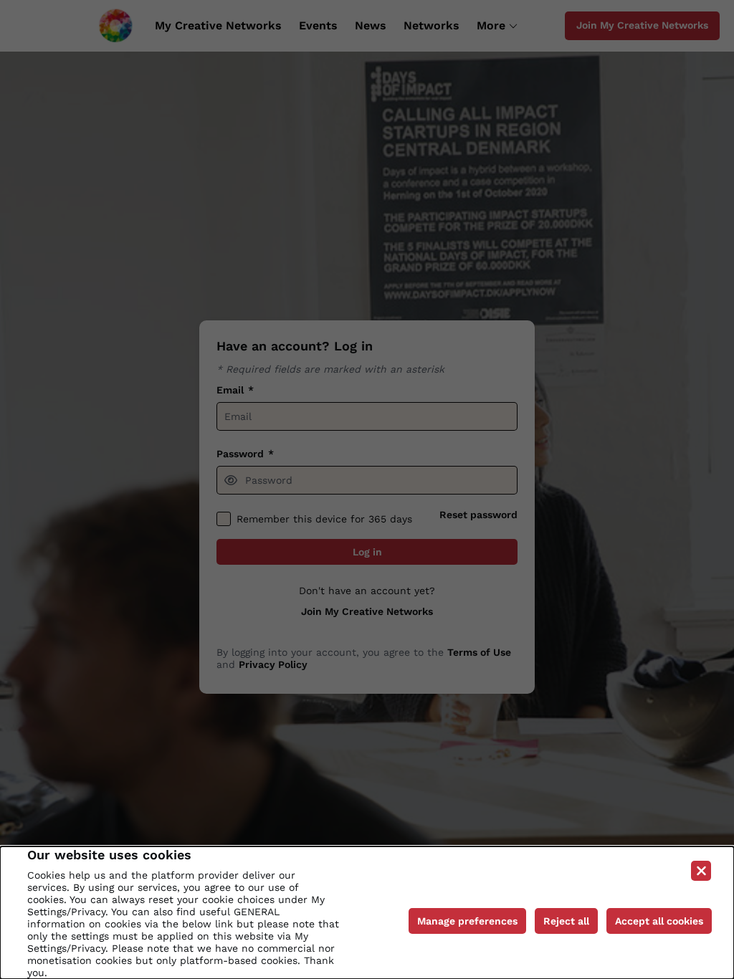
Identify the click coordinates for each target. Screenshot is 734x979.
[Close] (701, 871)
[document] (367, 912)
